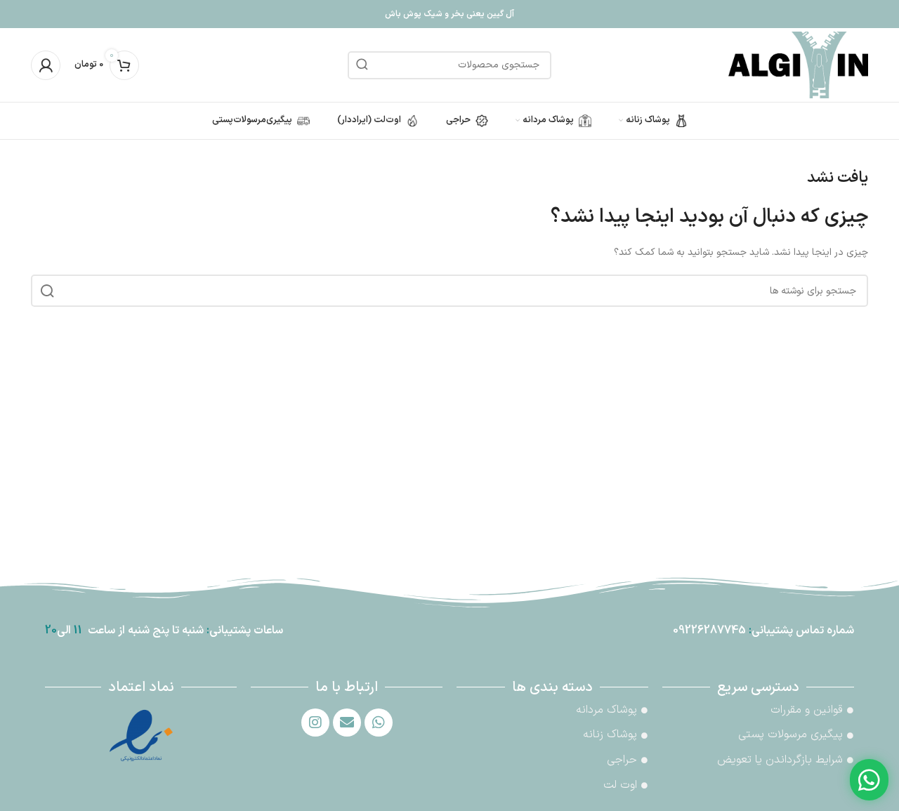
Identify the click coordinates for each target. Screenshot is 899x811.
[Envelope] (347, 722)
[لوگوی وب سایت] (798, 64)
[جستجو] (362, 65)
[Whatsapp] (379, 722)
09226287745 (709, 630)
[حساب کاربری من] (45, 65)
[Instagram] (315, 722)
